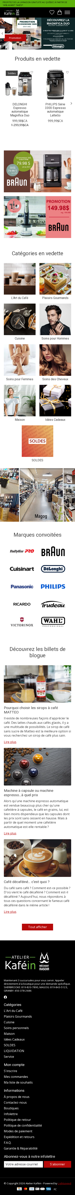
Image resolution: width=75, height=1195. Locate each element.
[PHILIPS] (53, 587)
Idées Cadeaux (55, 420)
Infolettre (11, 1114)
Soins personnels (16, 1028)
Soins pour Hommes (55, 338)
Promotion (15, 38)
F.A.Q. (7, 1143)
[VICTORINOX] (22, 622)
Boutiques (11, 1108)
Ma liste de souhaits (18, 1082)
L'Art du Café (19, 298)
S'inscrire (10, 1071)
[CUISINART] (22, 569)
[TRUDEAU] (53, 604)
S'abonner (57, 1164)
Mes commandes (16, 1077)
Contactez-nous (15, 1102)
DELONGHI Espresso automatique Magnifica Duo (19, 109)
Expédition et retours (19, 1137)
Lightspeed (64, 1183)
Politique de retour (17, 1120)
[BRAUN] (53, 551)
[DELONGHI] (53, 569)
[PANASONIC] (22, 587)
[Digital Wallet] (40, 1189)
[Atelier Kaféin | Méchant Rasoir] (12, 12)
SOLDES (37, 460)
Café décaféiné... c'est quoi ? (26, 882)
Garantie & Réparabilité (21, 1148)
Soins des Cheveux (55, 379)
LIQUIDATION (14, 1051)
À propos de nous (16, 1097)
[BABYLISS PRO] (22, 551)
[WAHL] (53, 622)
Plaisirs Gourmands (55, 298)
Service (9, 1056)
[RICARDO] (22, 604)
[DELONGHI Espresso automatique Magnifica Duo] (20, 84)
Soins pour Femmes (19, 379)
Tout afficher (37, 927)
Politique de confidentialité (23, 1125)
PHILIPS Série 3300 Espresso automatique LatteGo (55, 109)
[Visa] (31, 1189)
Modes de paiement (18, 1131)
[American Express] (48, 1189)
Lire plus (10, 742)
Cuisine (20, 338)
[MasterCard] (25, 1189)
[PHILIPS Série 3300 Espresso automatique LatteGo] (55, 84)
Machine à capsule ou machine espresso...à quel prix (28, 792)
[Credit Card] (19, 1189)
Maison (20, 420)
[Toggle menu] (67, 12)
